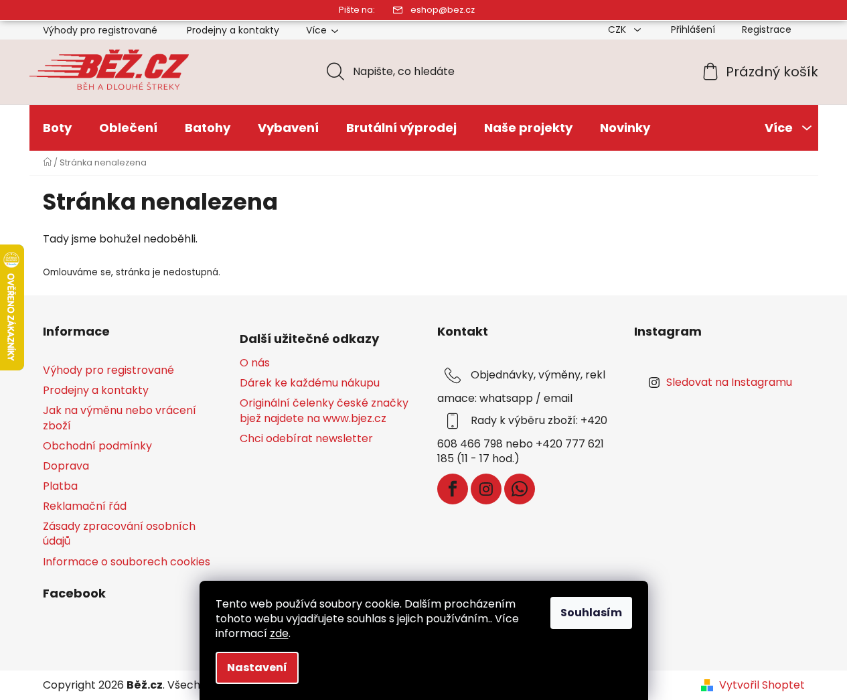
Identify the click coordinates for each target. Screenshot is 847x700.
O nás (255, 363)
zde (279, 633)
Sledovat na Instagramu (729, 382)
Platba (60, 486)
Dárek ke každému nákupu (310, 383)
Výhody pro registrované (100, 30)
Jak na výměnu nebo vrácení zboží (119, 418)
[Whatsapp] (519, 489)
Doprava (66, 466)
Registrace (766, 29)
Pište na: (357, 9)
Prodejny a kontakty (233, 30)
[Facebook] (452, 489)
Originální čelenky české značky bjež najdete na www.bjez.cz (324, 410)
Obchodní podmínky (97, 445)
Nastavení (257, 667)
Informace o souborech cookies (126, 561)
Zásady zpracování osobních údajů (119, 533)
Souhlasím (591, 612)
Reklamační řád (85, 506)
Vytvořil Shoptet (762, 685)
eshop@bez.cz (442, 9)
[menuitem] (57, 128)
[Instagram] (486, 489)
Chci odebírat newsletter (306, 438)
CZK (618, 29)
